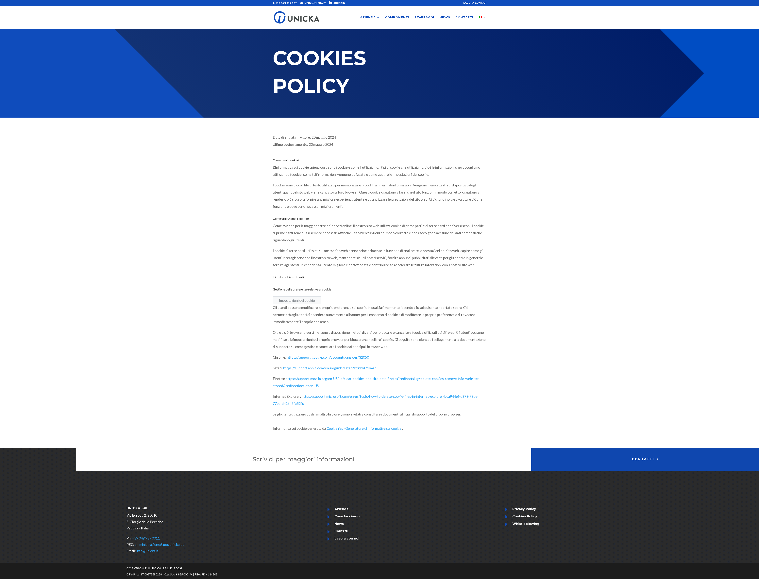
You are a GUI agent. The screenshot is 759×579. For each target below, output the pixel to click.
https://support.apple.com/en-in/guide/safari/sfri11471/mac (329, 368)
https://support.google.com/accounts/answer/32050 (328, 357)
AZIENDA (368, 17)
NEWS (445, 17)
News (339, 524)
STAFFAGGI (424, 17)
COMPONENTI (397, 17)
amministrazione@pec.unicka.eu (159, 544)
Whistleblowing (525, 524)
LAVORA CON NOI (474, 3)
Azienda (341, 509)
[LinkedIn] (330, 2)
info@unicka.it (147, 551)
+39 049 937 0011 (146, 538)
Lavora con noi (346, 538)
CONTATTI (464, 17)
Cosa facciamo (347, 516)
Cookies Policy (524, 516)
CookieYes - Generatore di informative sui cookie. (364, 428)
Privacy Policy (524, 509)
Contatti (643, 459)
